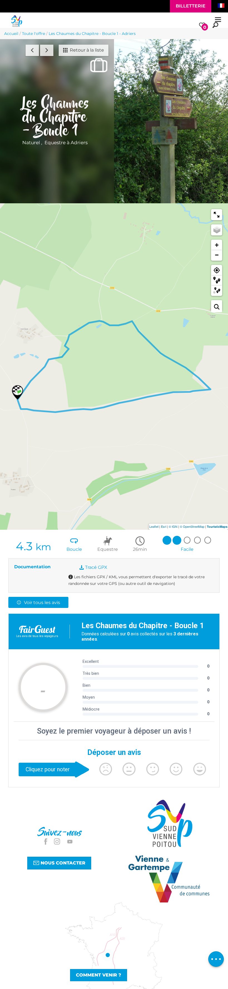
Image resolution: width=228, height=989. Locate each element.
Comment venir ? (98, 975)
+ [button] (217, 245)
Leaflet (153, 526)
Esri (163, 526)
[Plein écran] (217, 215)
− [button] (217, 255)
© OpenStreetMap (192, 526)
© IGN (173, 526)
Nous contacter (62, 863)
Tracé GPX (95, 567)
